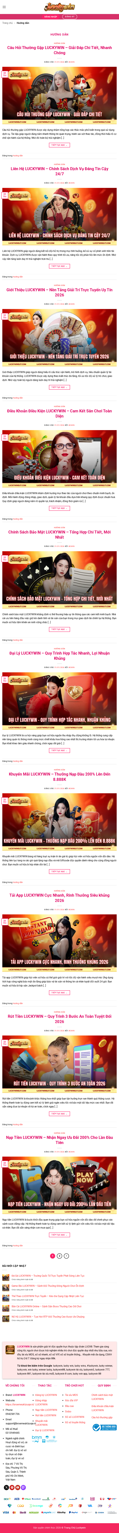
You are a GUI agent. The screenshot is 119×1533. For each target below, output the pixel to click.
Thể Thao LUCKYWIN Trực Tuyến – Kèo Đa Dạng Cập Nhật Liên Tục (48, 1296)
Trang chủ (7, 22)
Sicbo (68, 1411)
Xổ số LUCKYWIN (74, 1416)
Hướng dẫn (59, 43)
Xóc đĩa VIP (71, 1400)
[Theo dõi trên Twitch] (23, 1487)
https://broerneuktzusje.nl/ (20, 1404)
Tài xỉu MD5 (71, 1395)
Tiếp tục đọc (59, 145)
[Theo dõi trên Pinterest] (12, 1487)
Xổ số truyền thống (75, 1422)
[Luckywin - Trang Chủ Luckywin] (59, 7)
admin (71, 62)
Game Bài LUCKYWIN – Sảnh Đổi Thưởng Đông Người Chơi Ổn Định (48, 1285)
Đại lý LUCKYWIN (44, 1430)
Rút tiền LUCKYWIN (45, 1415)
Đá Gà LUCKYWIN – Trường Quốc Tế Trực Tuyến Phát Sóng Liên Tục (48, 1275)
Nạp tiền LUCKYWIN (46, 1409)
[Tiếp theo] (66, 1256)
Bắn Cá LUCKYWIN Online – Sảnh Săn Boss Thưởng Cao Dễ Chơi (46, 1306)
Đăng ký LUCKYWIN (46, 1395)
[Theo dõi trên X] (6, 1487)
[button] (4, 7)
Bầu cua (69, 1406)
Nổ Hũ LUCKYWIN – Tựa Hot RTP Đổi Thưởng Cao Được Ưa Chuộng (48, 1316)
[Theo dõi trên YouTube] (17, 1487)
